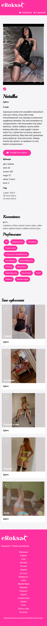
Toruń (23, 605)
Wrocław (23, 563)
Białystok (23, 587)
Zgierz (6, 102)
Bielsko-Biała (23, 584)
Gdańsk (23, 570)
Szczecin (23, 573)
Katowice (23, 591)
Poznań (23, 566)
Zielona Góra (23, 609)
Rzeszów (23, 612)
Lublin (23, 580)
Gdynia (23, 594)
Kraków (23, 556)
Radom (23, 602)
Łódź (23, 559)
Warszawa (23, 552)
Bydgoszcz (23, 577)
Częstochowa (23, 598)
